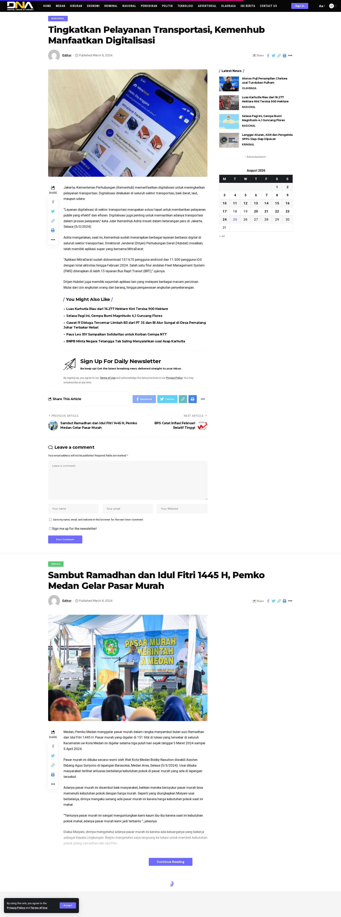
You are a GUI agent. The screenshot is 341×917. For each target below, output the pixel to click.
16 (287, 203)
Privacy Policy (16, 907)
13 (256, 203)
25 (235, 219)
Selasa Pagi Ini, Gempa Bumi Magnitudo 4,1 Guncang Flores (114, 316)
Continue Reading (171, 862)
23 (287, 211)
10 (225, 203)
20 (256, 211)
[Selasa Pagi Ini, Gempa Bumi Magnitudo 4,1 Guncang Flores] (229, 121)
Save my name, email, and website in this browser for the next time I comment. (98, 519)
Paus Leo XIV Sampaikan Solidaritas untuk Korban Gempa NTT (116, 334)
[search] (314, 6)
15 (277, 203)
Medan (55, 564)
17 (225, 211)
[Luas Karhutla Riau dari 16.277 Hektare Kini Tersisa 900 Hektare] (229, 102)
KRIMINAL (248, 144)
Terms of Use (39, 907)
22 (277, 211)
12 (245, 203)
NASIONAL (58, 18)
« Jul (222, 235)
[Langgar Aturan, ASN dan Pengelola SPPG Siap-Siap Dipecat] (229, 140)
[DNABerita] (20, 6)
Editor (67, 55)
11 (235, 203)
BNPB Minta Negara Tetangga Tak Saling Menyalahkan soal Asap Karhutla (125, 341)
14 (266, 203)
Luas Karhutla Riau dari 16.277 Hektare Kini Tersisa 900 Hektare (117, 309)
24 (225, 219)
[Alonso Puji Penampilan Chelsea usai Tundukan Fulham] (229, 83)
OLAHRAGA (249, 88)
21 (266, 211)
